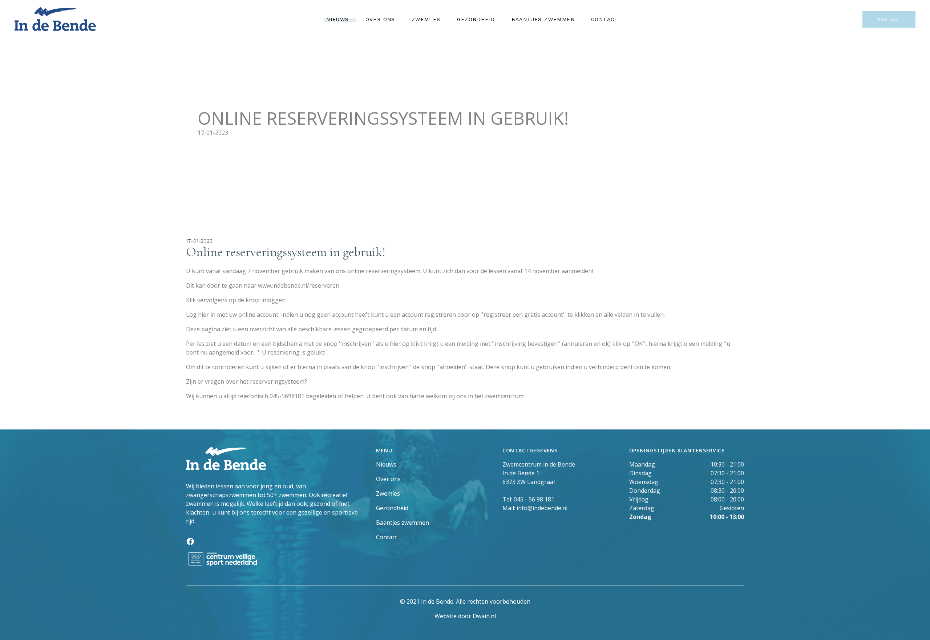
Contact (605, 19)
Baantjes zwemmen (543, 19)
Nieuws (337, 19)
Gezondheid (476, 19)
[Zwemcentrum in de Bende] (55, 19)
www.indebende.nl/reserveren (298, 285)
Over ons (380, 19)
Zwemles (426, 19)
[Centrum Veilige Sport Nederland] (275, 559)
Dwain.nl (484, 616)
